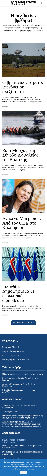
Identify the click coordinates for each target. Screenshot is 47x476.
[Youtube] (18, 459)
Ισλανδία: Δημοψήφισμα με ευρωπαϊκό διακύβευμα (18, 293)
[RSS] (9, 459)
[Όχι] (44, 467)
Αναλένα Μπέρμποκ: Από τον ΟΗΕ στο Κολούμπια (21, 223)
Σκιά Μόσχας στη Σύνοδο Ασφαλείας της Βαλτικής (20, 155)
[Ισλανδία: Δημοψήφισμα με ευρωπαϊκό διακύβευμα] (23, 264)
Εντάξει (23, 472)
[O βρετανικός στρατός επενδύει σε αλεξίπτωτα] (23, 60)
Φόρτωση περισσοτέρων (22, 323)
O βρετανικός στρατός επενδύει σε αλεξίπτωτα (23, 87)
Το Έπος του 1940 (10, 412)
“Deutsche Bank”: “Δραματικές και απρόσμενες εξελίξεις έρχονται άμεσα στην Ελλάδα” (22, 417)
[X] (13, 459)
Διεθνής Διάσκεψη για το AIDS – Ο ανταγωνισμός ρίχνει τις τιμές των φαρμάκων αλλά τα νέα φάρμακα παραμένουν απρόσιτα (21, 424)
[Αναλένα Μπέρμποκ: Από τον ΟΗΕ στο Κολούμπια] (23, 196)
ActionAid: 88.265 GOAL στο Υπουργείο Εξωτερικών (19, 406)
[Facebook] (4, 459)
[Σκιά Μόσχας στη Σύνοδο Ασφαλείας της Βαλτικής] (23, 128)
